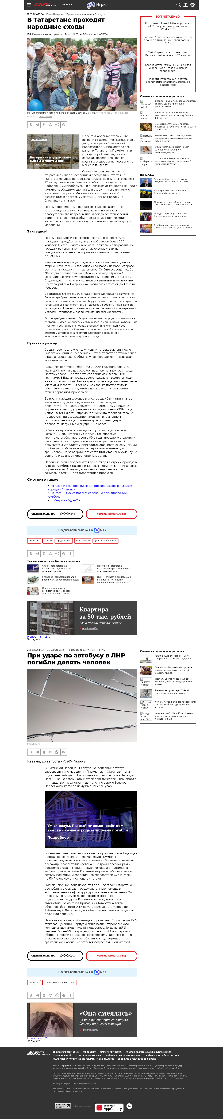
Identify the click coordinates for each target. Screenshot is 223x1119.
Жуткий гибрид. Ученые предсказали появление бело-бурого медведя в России (175, 704)
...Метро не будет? (65, 500)
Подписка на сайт (62, 1055)
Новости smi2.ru (38, 636)
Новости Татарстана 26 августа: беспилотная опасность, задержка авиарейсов (168, 82)
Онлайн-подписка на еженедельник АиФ (149, 1052)
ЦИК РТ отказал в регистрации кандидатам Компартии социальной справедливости (114, 580)
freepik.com (33, 744)
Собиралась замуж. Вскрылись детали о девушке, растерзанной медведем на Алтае (173, 161)
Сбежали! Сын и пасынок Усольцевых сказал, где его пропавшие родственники (175, 104)
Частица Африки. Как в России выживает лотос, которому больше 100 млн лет (174, 115)
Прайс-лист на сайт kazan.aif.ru (162, 1055)
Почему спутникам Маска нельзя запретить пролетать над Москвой (173, 203)
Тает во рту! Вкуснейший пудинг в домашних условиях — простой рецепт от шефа (173, 670)
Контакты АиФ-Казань (88, 1055)
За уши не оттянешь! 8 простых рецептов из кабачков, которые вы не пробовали (175, 127)
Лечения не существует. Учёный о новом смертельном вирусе (173, 691)
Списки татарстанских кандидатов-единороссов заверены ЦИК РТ (56, 568)
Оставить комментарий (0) (111, 514)
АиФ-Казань (45, 116)
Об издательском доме (66, 1052)
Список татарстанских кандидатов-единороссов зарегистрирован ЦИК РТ (56, 591)
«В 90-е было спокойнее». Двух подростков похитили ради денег (173, 657)
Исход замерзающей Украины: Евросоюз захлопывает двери (170, 214)
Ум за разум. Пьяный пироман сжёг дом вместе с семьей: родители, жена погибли (87, 828)
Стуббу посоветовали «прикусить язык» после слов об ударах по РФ (173, 226)
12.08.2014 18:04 (35, 14)
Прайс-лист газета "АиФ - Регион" (123, 1055)
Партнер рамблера (82, 1106)
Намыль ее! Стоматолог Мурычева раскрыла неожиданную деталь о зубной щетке (174, 138)
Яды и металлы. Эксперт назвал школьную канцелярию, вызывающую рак (172, 150)
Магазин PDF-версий (111, 1052)
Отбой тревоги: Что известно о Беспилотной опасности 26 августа (168, 54)
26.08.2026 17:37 (35, 650)
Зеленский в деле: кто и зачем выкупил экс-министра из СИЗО (171, 180)
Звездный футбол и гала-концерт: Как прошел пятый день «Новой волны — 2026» (168, 40)
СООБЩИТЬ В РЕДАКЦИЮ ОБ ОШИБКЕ (137, 1059)
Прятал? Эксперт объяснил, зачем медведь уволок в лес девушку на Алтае (173, 681)
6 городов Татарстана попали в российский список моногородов (60, 578)
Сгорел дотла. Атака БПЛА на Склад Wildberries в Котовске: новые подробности (168, 68)
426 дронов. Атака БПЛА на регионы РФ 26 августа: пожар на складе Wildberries (168, 26)
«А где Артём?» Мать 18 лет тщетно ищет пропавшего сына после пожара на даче (174, 716)
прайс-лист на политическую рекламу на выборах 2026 (83, 1059)
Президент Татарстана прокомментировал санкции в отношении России (113, 568)
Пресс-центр (89, 1052)
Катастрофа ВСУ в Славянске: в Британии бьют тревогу (171, 191)
